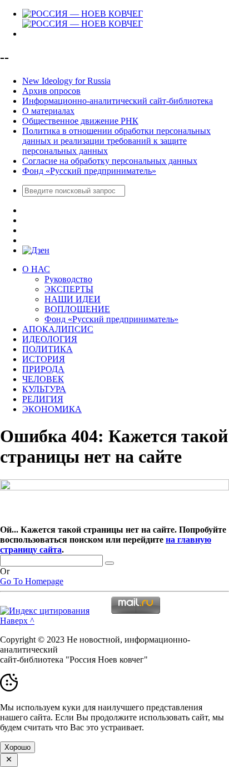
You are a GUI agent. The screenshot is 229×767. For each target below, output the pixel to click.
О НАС (36, 269)
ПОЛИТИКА (47, 349)
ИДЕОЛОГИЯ (49, 339)
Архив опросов (51, 91)
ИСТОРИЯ (43, 359)
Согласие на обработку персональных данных (109, 161)
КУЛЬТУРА (44, 389)
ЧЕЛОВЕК (43, 379)
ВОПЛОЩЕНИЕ (77, 309)
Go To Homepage (31, 581)
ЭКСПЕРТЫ (68, 289)
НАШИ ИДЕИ (72, 299)
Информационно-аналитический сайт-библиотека (117, 101)
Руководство (68, 279)
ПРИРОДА (43, 369)
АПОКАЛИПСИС (57, 329)
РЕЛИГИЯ (42, 399)
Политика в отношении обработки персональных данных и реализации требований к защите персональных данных (116, 141)
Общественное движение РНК (80, 121)
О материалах (48, 111)
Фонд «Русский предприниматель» (89, 171)
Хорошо (17, 747)
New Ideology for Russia (66, 81)
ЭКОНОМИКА (52, 409)
